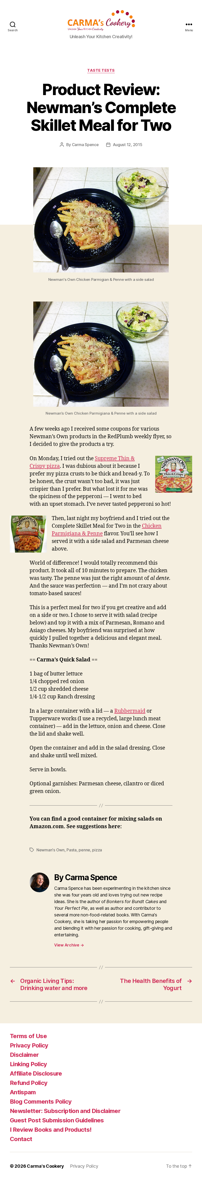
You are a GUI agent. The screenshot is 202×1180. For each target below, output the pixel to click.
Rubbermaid (129, 711)
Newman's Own (50, 849)
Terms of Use (28, 1036)
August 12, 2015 (127, 144)
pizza (97, 849)
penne (84, 849)
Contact (21, 1139)
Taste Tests (101, 70)
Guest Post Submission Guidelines (57, 1120)
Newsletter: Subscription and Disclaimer (65, 1110)
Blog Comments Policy (41, 1101)
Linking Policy (28, 1064)
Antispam (23, 1092)
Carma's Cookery (45, 1166)
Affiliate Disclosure (36, 1073)
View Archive (69, 945)
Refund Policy (28, 1082)
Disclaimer (24, 1054)
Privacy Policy (29, 1045)
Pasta (72, 849)
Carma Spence (85, 144)
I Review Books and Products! (50, 1129)
